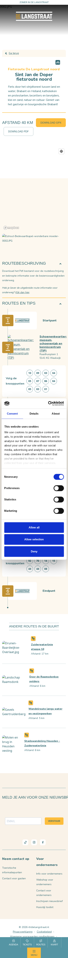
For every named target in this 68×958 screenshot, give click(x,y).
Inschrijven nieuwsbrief (49, 901)
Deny (34, 551)
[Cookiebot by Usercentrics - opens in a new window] (48, 403)
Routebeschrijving (24, 263)
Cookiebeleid (44, 931)
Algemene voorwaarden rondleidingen (32, 936)
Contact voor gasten (14, 878)
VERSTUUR (54, 821)
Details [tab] (34, 413)
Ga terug (14, 53)
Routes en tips (19, 303)
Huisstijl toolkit (44, 907)
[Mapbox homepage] (11, 228)
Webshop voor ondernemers (44, 882)
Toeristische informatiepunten (12, 870)
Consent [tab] (12, 413)
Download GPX (50, 122)
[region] (34, 189)
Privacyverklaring (22, 931)
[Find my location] (61, 151)
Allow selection (34, 539)
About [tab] (56, 413)
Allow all (34, 527)
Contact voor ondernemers (43, 893)
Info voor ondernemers (49, 873)
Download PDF (18, 131)
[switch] (58, 488)
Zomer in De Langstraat (34, 2)
